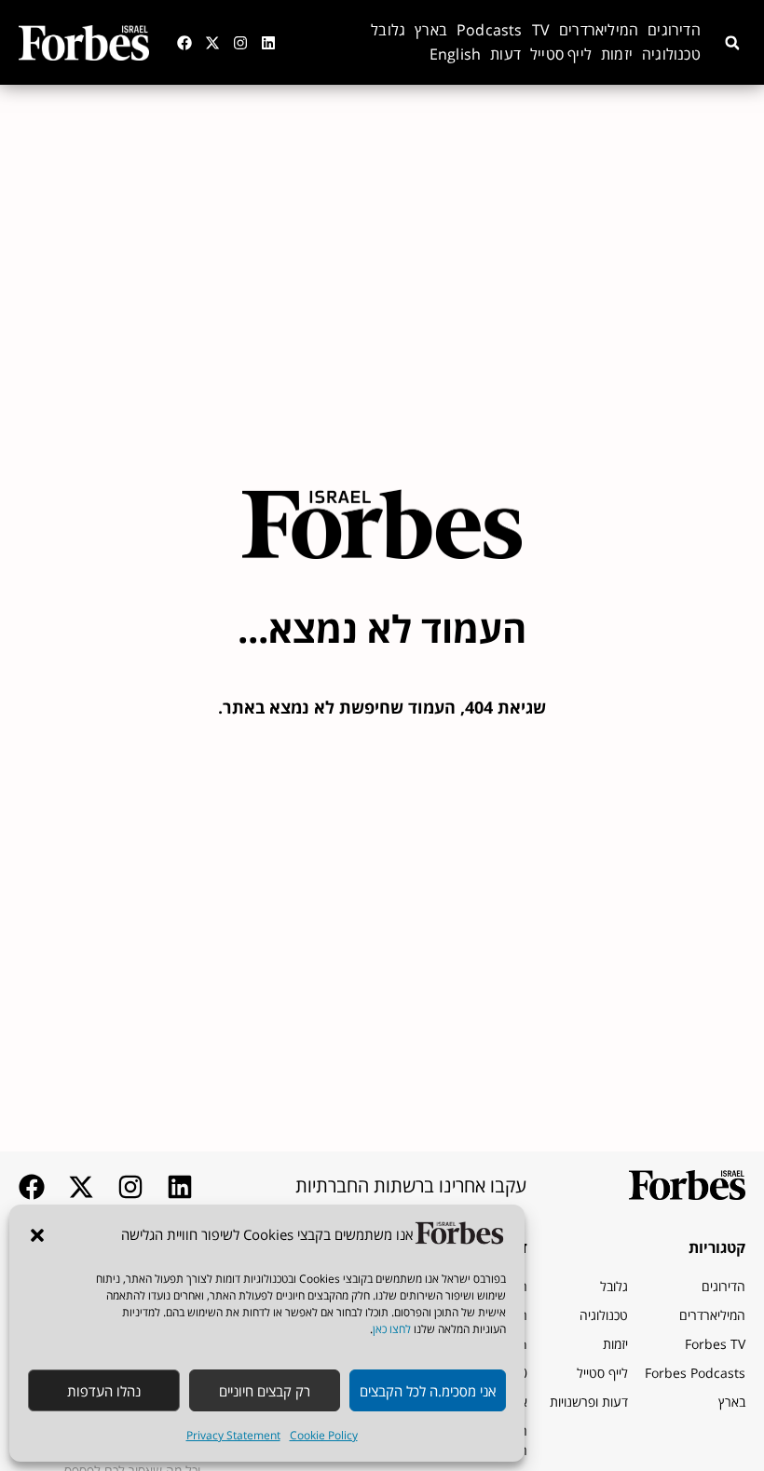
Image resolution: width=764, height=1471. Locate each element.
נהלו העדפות (104, 1391)
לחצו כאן (392, 1329)
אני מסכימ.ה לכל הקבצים (428, 1391)
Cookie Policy (324, 1435)
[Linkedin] (268, 42)
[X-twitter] (212, 42)
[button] (37, 1235)
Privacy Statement (233, 1435)
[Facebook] (184, 42)
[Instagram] (240, 42)
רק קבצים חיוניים (264, 1391)
